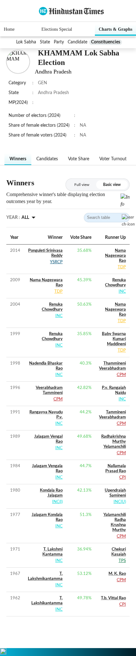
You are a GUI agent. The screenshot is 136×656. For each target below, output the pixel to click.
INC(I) (57, 502)
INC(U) (120, 502)
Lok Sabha (26, 42)
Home (9, 29)
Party (59, 42)
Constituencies (105, 42)
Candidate (77, 42)
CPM (121, 375)
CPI (122, 477)
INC (122, 292)
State (45, 42)
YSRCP (56, 262)
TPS (122, 561)
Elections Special (56, 29)
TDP (122, 267)
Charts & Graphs (115, 29)
